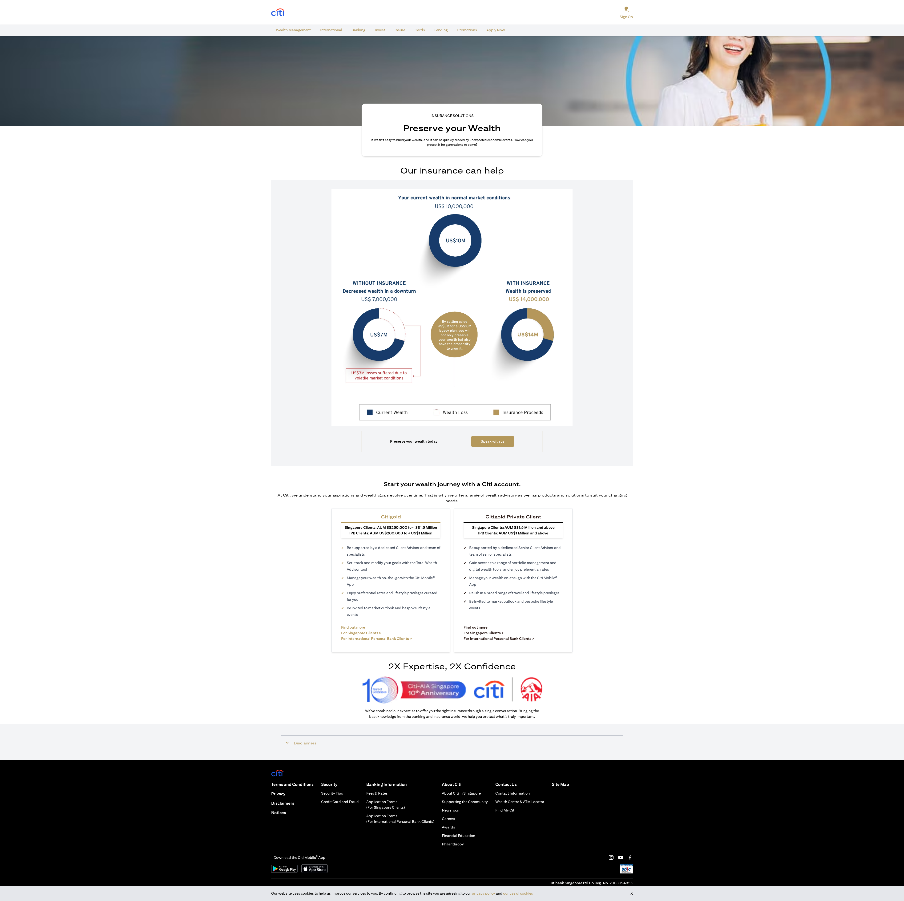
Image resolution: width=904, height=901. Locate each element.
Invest (380, 30)
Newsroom (451, 810)
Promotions (467, 30)
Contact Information (512, 793)
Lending (441, 30)
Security (329, 784)
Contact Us (506, 784)
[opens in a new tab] (277, 12)
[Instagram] (611, 857)
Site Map (560, 784)
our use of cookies (518, 893)
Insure (400, 30)
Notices (278, 812)
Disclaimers (282, 803)
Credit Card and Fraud (340, 802)
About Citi (451, 784)
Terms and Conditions (292, 784)
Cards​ (420, 30)
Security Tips (332, 793)
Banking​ (358, 30)
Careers (448, 818)
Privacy (278, 793)
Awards (448, 827)
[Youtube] (620, 857)
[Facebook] (630, 857)
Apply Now (495, 30)
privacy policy (483, 893)
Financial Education (458, 835)
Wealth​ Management (293, 30)
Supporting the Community (465, 802)
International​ (331, 30)
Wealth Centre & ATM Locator (519, 802)
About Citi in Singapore (461, 793)
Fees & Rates (377, 793)
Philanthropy (453, 844)
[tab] (293, 30)
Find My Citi (505, 810)
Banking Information (386, 784)
